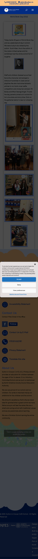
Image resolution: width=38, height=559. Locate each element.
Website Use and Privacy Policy (18, 294)
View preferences (19, 290)
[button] (35, 264)
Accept (19, 279)
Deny (19, 285)
